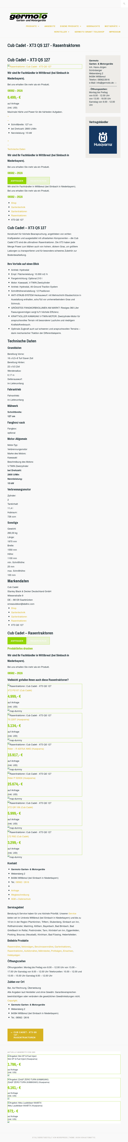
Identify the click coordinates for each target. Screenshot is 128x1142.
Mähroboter (44, 950)
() (20, 690)
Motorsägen (27, 946)
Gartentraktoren (19, 211)
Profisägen (56, 950)
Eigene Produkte (69, 26)
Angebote (49, 26)
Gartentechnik (18, 207)
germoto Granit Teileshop (89, 31)
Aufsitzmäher (30, 950)
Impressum (114, 31)
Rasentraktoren (18, 215)
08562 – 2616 (15, 91)
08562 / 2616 (22, 882)
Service (72, 913)
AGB (13, 898)
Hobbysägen (14, 955)
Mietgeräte (111, 26)
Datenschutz (24, 898)
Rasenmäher (14, 946)
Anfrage (15, 890)
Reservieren (38, 180)
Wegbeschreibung (20, 894)
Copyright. (13, 1000)
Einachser (68, 950)
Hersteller (60, 31)
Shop (13, 202)
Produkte (31, 26)
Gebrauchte (93, 26)
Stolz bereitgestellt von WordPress (49, 1137)
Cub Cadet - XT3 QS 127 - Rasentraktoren (25, 1035)
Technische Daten (16, 149)
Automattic (89, 1137)
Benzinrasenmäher (44, 946)
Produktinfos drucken (20, 648)
